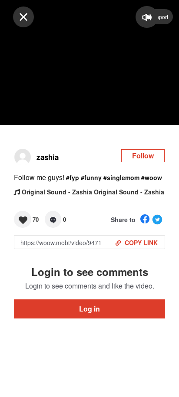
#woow (151, 177)
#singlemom (121, 177)
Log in (89, 309)
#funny (91, 177)
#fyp (72, 177)
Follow (143, 156)
